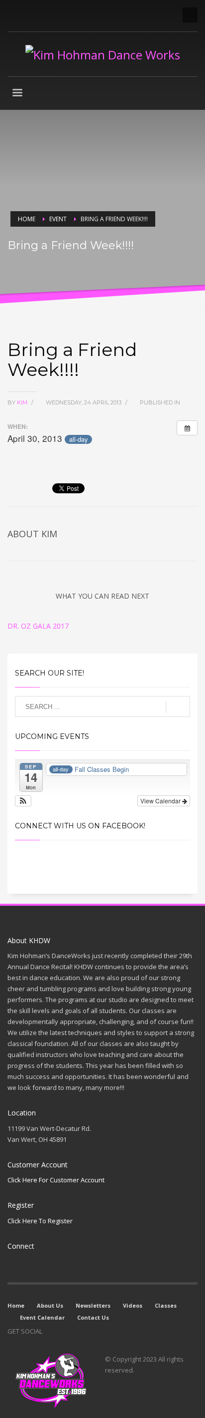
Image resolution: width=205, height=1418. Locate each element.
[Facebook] (14, 14)
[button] (23, 801)
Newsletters (93, 1305)
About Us (50, 1305)
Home (15, 1305)
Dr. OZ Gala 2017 (38, 626)
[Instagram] (29, 14)
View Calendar (161, 800)
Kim (23, 402)
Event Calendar (42, 1317)
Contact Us (93, 1317)
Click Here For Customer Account (55, 1179)
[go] (178, 707)
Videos (132, 1305)
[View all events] (187, 427)
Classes (166, 1305)
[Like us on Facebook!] (49, 1331)
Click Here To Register (40, 1220)
